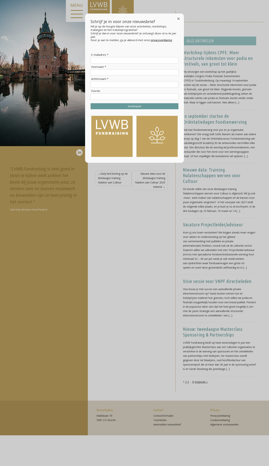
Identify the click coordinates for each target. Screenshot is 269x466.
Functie (95, 91)
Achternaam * (99, 79)
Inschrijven (134, 106)
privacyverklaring (161, 40)
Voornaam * (98, 67)
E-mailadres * (99, 54)
